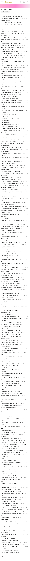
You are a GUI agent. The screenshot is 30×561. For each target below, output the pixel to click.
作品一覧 (8, 6)
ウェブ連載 (22, 6)
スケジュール (15, 6)
